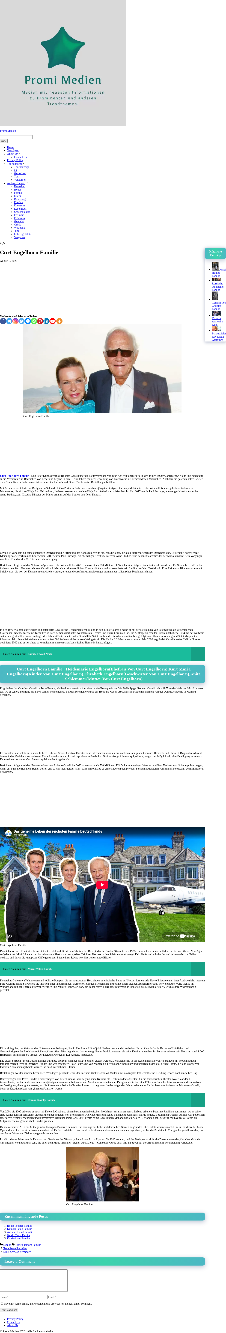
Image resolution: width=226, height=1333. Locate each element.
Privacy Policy (15, 160)
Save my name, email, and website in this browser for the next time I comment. (48, 1303)
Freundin (19, 214)
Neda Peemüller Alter (15, 1248)
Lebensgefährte (22, 234)
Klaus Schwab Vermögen (17, 1251)
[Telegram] (9, 321)
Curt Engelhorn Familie (14, 475)
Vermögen (13, 150)
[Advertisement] (102, 288)
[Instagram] (15, 321)
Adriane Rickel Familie (20, 1232)
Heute (17, 189)
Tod (16, 176)
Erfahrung (19, 218)
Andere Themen (16, 183)
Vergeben (19, 237)
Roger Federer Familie (19, 1225)
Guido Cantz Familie (18, 1235)
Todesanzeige (21, 166)
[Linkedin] (46, 321)
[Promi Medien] (63, 124)
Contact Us (20, 157)
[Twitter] (22, 321)
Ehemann (19, 205)
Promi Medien (8, 130)
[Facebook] (3, 321)
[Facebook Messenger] (28, 321)
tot (15, 170)
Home (10, 147)
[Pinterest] (40, 321)
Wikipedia (19, 227)
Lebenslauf (20, 208)
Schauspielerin (22, 211)
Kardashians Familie (18, 1238)
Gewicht (19, 221)
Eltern (17, 195)
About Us (12, 153)
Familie (18, 192)
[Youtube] (52, 321)
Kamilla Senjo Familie (19, 1228)
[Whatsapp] (34, 321)
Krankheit (19, 186)
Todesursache (14, 163)
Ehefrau (18, 202)
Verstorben (20, 179)
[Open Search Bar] (3, 243)
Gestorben (20, 173)
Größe (17, 224)
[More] (59, 321)
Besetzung (20, 199)
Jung (16, 230)
